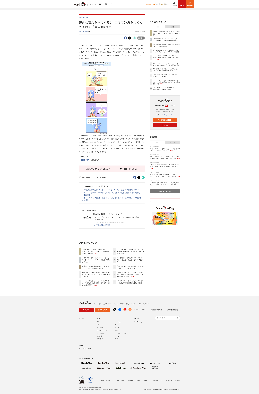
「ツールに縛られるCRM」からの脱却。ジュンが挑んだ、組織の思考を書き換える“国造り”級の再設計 (96, 283)
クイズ (117, 327)
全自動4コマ (85, 160)
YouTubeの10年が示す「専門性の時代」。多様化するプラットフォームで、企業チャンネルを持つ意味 (95, 251)
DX (98, 322)
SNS (116, 339)
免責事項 (138, 380)
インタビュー (119, 322)
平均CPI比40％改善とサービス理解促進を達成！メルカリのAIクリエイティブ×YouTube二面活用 (96, 274)
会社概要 (144, 380)
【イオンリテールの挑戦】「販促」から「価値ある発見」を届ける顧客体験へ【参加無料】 (112, 198)
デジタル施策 (100, 333)
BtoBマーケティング (102, 330)
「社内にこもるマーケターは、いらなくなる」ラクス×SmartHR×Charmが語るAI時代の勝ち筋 (95, 260)
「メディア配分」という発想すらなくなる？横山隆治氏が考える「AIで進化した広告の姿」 (165, 149)
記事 (100, 4)
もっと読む (85, 200)
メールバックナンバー (166, 115)
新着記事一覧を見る (165, 191)
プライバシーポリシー (167, 380)
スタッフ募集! (120, 380)
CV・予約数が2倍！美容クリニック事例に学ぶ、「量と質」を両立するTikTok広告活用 (130, 260)
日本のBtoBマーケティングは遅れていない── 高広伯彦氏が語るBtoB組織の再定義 (130, 282)
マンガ (117, 324)
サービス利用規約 (154, 380)
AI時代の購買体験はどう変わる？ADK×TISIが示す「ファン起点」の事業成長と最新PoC (111, 190)
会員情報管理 (130, 380)
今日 (157, 27)
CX (98, 324)
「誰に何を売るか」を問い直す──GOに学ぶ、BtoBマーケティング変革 (130, 267)
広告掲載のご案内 (156, 310)
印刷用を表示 (86, 177)
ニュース (93, 4)
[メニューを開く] (69, 4)
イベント (113, 4)
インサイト (100, 327)
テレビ (117, 336)
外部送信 (177, 380)
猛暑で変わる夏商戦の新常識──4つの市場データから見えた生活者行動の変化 (95, 267)
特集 (106, 4)
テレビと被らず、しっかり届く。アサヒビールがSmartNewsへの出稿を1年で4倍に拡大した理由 (130, 251)
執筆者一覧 (100, 339)
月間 (172, 27)
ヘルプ (102, 380)
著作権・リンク (110, 380)
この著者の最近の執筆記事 (101, 225)
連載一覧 (99, 336)
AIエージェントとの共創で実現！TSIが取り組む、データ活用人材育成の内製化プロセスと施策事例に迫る (130, 274)
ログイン (165, 125)
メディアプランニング (121, 333)
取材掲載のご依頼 (172, 310)
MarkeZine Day (138, 322)
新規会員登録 (166, 120)
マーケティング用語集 (85, 349)
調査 (116, 330)
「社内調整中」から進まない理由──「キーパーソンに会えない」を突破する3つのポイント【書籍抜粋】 (164, 183)
